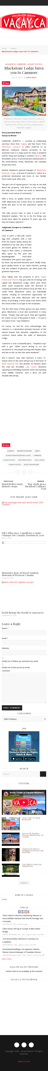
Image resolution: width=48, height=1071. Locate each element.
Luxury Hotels (35, 64)
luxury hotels (15, 464)
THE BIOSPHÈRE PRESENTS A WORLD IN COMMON (20, 940)
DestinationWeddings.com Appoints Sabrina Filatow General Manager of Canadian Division (21, 950)
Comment (6, 670)
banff (37, 451)
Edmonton (6, 147)
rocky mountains (31, 464)
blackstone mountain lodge (18, 455)
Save (7, 83)
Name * (5, 628)
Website (5, 648)
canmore (37, 455)
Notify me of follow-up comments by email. (20, 661)
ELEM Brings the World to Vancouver (23, 612)
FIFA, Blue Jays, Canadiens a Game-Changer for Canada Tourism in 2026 (23, 534)
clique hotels (9, 460)
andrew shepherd (24, 451)
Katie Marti (31, 77)
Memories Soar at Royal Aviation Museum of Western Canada (20, 574)
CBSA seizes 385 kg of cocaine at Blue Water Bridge (21, 930)
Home (4, 48)
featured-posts (25, 460)
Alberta (13, 48)
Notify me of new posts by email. (16, 667)
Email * (5, 638)
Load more (24, 883)
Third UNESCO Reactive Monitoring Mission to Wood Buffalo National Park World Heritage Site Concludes (22, 918)
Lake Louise (31, 367)
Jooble (4, 899)
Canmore (21, 64)
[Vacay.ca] (24, 22)
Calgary (24, 144)
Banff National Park (10, 363)
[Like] (17, 472)
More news (6, 959)
